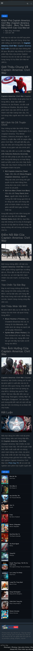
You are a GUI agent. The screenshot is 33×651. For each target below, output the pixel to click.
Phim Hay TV (14, 463)
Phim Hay (5, 645)
